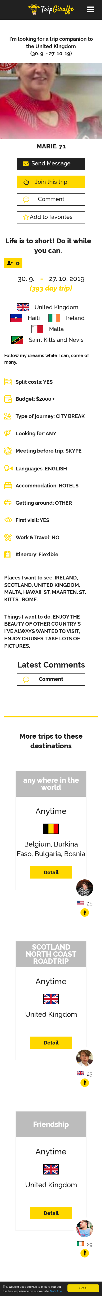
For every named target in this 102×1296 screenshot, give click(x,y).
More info (56, 1291)
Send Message (51, 163)
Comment (51, 199)
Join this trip (51, 181)
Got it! (83, 1288)
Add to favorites (51, 217)
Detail (51, 872)
